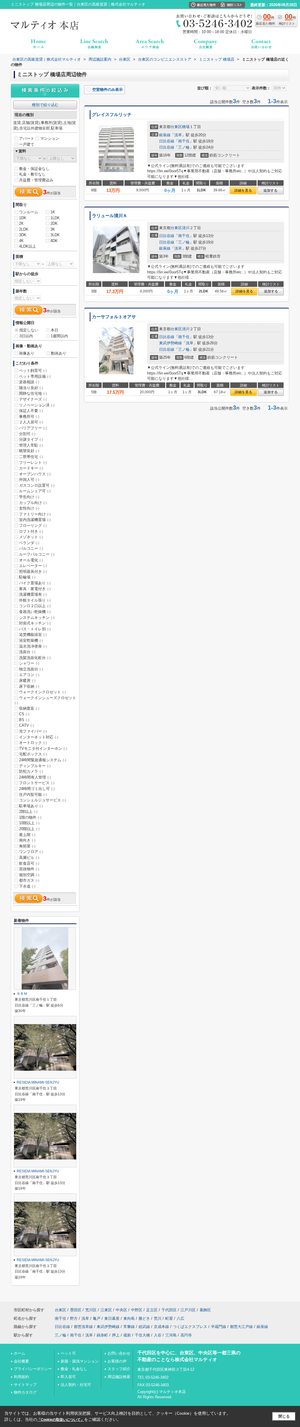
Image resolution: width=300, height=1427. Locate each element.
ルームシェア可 (35, 491)
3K (52, 229)
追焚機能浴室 (33, 634)
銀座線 (165, 135)
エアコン (29, 674)
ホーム (19, 1353)
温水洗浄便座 (33, 646)
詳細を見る (243, 190)
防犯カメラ (31, 771)
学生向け (29, 497)
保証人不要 (31, 410)
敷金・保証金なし (34, 168)
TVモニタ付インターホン (43, 748)
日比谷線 (166, 141)
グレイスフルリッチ (112, 114)
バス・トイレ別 (35, 629)
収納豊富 (29, 708)
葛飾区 (205, 1310)
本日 (54, 330)
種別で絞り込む (45, 105)
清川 (186, 228)
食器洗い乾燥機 (35, 611)
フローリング (33, 525)
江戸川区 (188, 1310)
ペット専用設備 (35, 376)
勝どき (144, 1318)
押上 (116, 1335)
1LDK (55, 218)
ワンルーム (28, 212)
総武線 (144, 1326)
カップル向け (33, 502)
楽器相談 (29, 382)
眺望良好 (29, 451)
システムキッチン (36, 617)
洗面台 (27, 652)
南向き (27, 840)
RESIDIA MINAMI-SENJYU (38, 1082)
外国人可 (29, 479)
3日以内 (26, 336)
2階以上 (28, 811)
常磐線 (129, 1326)
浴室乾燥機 (31, 640)
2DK (54, 223)
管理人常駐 (31, 445)
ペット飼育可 (33, 370)
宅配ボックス (33, 754)
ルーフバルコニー (36, 554)
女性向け (29, 508)
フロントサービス (36, 783)
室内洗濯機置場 (35, 519)
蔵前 (127, 1335)
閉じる (284, 1416)
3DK (22, 235)
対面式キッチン (35, 623)
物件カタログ (25, 1392)
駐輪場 (27, 577)
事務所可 (29, 416)
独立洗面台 (31, 669)
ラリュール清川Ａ (109, 215)
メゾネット (31, 537)
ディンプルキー (35, 766)
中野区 (136, 1310)
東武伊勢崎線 (170, 343)
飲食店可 (29, 863)
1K (52, 212)
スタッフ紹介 (119, 1369)
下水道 (27, 886)
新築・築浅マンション (80, 1361)
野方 (74, 1318)
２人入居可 (31, 422)
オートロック (33, 742)
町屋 (169, 1318)
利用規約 (21, 1377)
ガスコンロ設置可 (36, 485)
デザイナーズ (33, 399)
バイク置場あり (35, 583)
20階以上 (29, 829)
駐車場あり (31, 806)
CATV (26, 725)
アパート (26, 138)
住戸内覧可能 (33, 794)
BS (24, 720)
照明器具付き (33, 571)
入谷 (157, 1335)
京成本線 (161, 1326)
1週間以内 (59, 336)
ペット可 (68, 1353)
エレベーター (33, 565)
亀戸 (96, 1318)
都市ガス (29, 880)
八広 (180, 1318)
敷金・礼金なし (74, 1369)
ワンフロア (31, 851)
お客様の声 (117, 1361)
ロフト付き (31, 531)
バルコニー (31, 548)
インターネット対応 (38, 737)
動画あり (58, 353)
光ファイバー (33, 731)
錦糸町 (102, 1335)
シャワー (29, 663)
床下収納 (29, 686)
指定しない (28, 330)
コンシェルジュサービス (42, 800)
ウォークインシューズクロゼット (45, 700)
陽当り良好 (31, 388)
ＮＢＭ (22, 994)
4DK (54, 241)
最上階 (27, 834)
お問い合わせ (119, 1353)
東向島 (129, 1318)
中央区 (121, 1310)
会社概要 (21, 1361)
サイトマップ (25, 1384)
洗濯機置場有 (33, 594)
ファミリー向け (35, 514)
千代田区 (169, 1310)
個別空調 (29, 875)
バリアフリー (33, 428)
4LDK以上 (27, 246)
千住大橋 (142, 1335)
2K (21, 223)
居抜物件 (29, 869)
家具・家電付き (35, 589)
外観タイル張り (35, 600)
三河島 (171, 1335)
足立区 (152, 1310)
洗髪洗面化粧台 (35, 657)
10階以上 (29, 823)
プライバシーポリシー (33, 1369)
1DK (22, 218)
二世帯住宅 (31, 456)
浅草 (178, 135)
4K (21, 241)
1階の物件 (30, 817)
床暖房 (27, 680)
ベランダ (29, 543)
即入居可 (68, 1377)
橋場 (186, 127)
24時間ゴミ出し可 (37, 788)
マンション (49, 138)
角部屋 (27, 846)
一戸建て (26, 144)
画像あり (26, 353)
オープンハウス (35, 474)
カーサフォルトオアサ (114, 316)
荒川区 (91, 1310)
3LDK (55, 235)
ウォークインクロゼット (42, 692)
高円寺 (186, 1335)
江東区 (106, 1310)
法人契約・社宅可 (76, 1384)
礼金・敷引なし (32, 174)
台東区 (176, 127)
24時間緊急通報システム (42, 760)
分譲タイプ (31, 439)
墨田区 (75, 1310)
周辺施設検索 (119, 1377)
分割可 (27, 434)
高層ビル (29, 857)
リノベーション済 (36, 405)
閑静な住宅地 (33, 393)
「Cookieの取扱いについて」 (60, 1420)
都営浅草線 (83, 1326)
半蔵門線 (218, 1326)
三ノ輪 (184, 147)
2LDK (23, 229)
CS (24, 714)
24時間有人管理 (35, 777)
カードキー (31, 468)
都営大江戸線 (241, 1326)
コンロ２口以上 (35, 606)
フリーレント (33, 462)
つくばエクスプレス (190, 1326)
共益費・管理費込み (36, 180)
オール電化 (31, 560)
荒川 (157, 1318)
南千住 (184, 141)
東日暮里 (112, 1318)
